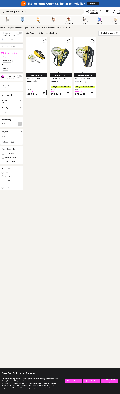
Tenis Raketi (66, 28)
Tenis (58, 28)
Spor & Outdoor (15, 28)
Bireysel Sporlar (48, 28)
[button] (58, 72)
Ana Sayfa (3, 28)
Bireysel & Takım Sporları (31, 28)
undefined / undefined (12, 39)
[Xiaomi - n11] (60, 3)
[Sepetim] (107, 11)
